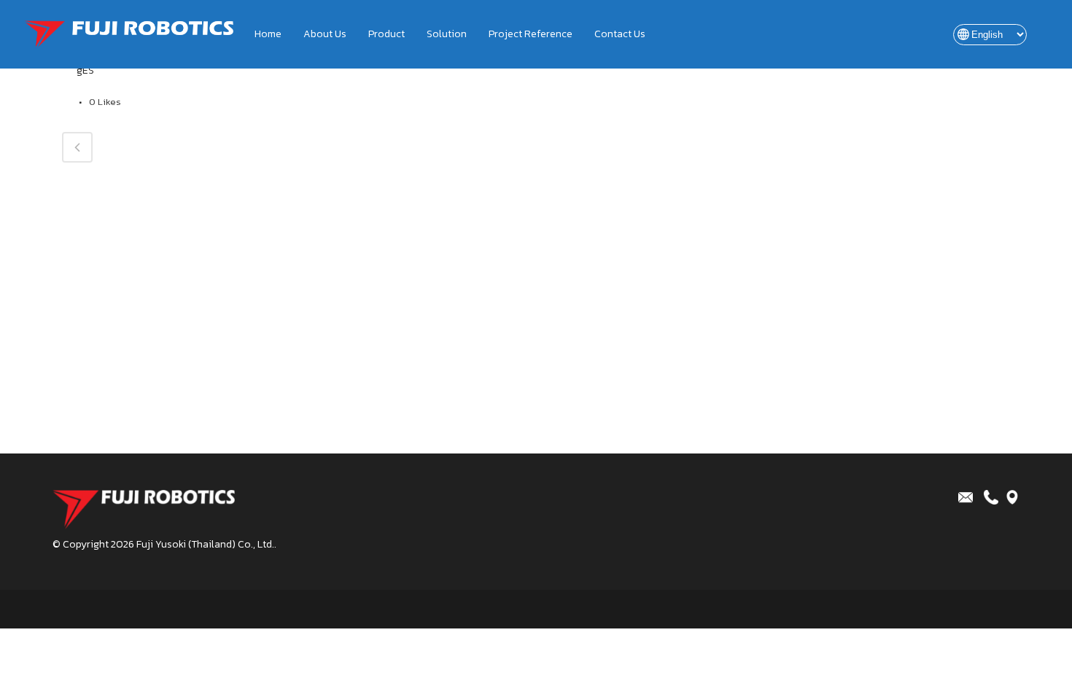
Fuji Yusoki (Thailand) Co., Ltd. (205, 544)
